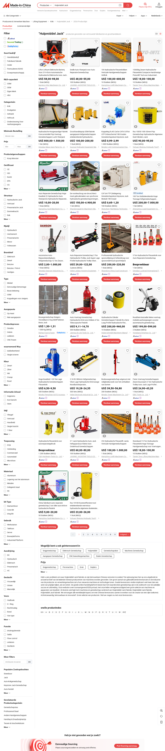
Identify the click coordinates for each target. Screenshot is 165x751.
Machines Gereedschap (134, 550)
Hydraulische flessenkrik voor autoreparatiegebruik (50, 442)
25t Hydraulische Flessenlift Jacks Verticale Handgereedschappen (115, 442)
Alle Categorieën (12, 15)
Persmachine (87, 11)
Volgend (123, 534)
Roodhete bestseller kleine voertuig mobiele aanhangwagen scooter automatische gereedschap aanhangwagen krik (146, 320)
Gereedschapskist (111, 550)
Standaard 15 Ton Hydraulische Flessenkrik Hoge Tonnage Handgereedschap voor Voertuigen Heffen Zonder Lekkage (147, 444)
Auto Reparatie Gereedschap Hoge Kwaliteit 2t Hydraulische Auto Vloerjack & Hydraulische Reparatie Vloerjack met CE (52, 196)
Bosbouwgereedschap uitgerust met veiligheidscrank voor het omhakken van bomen (115, 382)
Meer (43, 572)
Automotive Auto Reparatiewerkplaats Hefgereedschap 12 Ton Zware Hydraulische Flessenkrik (51, 258)
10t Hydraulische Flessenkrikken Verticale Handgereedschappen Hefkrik (114, 72)
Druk (96, 11)
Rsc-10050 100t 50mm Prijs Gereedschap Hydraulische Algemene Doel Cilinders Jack (147, 134)
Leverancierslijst (23, 26)
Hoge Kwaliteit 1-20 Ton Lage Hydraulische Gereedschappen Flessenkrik (51, 382)
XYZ (124, 612)
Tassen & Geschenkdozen (14, 723)
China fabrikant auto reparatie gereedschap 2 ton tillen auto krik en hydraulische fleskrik (53, 505)
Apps (143, 15)
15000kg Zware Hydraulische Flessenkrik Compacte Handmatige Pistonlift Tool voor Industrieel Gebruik (147, 72)
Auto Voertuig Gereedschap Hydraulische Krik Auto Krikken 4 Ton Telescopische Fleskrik (84, 320)
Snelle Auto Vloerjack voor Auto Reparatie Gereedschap (82, 71)
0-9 (42, 612)
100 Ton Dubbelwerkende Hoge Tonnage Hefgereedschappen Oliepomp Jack (145, 197)
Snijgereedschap (75, 11)
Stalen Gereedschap (104, 556)
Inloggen (158, 7)
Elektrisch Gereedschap (72, 550)
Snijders (102, 11)
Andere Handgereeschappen (15, 715)
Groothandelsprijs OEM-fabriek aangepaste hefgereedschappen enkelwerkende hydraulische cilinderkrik (83, 134)
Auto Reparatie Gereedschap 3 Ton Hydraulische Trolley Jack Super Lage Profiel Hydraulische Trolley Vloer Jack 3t (85, 258)
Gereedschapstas (11, 707)
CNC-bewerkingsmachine (79, 556)
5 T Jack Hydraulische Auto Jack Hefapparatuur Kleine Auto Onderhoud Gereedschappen (83, 444)
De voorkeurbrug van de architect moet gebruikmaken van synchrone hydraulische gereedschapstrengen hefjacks (84, 196)
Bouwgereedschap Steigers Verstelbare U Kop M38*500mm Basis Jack (51, 320)
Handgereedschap (113, 11)
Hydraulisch (63, 11)
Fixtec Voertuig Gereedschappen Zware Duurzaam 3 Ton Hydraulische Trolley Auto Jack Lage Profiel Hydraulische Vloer (147, 382)
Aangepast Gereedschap (53, 556)
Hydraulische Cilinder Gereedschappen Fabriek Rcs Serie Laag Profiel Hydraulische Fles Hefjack (115, 320)
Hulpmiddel (92, 550)
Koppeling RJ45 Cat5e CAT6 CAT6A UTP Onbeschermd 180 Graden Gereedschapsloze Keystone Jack (115, 134)
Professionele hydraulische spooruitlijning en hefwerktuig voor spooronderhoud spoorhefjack (115, 258)
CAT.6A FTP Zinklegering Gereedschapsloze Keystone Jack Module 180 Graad (114, 196)
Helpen (132, 15)
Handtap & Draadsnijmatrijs (15, 719)
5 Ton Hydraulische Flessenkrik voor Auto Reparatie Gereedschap (147, 256)
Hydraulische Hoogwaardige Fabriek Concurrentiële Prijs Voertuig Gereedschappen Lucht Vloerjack (53, 134)
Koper (119, 15)
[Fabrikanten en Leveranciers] (17, 5)
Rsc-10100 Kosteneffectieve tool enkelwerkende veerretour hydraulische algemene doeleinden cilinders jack (83, 506)
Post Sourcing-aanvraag (127, 746)
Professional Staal (11, 711)
